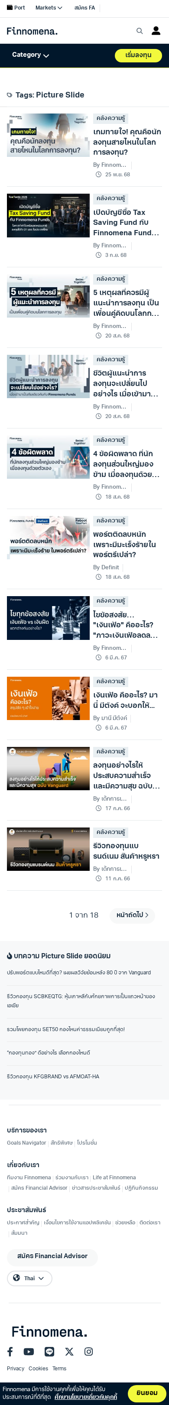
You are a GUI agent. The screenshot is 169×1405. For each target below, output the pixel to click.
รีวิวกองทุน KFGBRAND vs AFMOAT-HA (53, 1077)
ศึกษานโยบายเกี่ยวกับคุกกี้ (86, 1397)
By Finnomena (110, 648)
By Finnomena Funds (110, 165)
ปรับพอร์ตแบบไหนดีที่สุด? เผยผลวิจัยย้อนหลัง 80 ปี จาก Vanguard (79, 973)
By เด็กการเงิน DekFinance (110, 799)
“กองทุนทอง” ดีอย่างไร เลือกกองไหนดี (48, 1053)
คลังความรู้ (110, 118)
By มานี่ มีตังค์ (110, 718)
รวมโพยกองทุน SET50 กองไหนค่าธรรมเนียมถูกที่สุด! (66, 1029)
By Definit (106, 568)
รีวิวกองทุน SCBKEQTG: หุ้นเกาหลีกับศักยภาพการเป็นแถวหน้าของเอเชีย (81, 1001)
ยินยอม (147, 1393)
